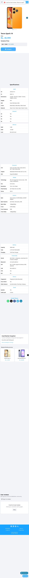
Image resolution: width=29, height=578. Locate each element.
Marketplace (25, 573)
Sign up (26, 2)
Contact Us (8, 530)
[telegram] (17, 301)
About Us (21, 528)
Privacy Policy (21, 530)
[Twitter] (15, 526)
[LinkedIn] (13, 526)
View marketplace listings (7, 342)
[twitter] (11, 301)
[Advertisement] (14, 67)
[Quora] (17, 526)
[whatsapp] (8, 301)
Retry (14, 509)
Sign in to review (7, 499)
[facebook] (14, 301)
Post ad (26, 576)
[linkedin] (21, 301)
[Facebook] (11, 526)
